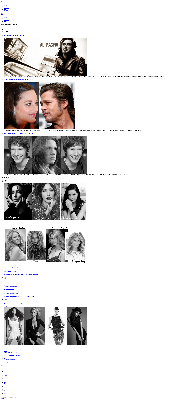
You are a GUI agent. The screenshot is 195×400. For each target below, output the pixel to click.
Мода (5, 382)
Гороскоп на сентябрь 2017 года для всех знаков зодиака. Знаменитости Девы (21, 267)
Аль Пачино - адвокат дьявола (14, 35)
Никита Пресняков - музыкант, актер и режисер (20, 133)
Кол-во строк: (5, 31)
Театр (5, 390)
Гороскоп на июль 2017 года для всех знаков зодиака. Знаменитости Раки (20, 281)
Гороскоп (6, 10)
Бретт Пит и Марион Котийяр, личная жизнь (19, 79)
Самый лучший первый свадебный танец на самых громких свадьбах (19, 296)
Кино (5, 378)
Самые (5, 5)
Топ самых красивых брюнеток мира (12, 355)
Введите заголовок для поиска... (10, 29)
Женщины (6, 6)
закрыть (3, 398)
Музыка (6, 383)
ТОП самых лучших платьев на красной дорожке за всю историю (18, 303)
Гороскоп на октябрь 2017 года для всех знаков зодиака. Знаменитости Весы (21, 222)
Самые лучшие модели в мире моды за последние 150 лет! (17, 348)
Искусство (6, 375)
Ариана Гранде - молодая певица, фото (12, 362)
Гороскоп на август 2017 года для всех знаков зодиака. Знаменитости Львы (21, 274)
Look (5, 9)
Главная (6, 3)
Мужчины (6, 8)
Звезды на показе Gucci (9, 289)
